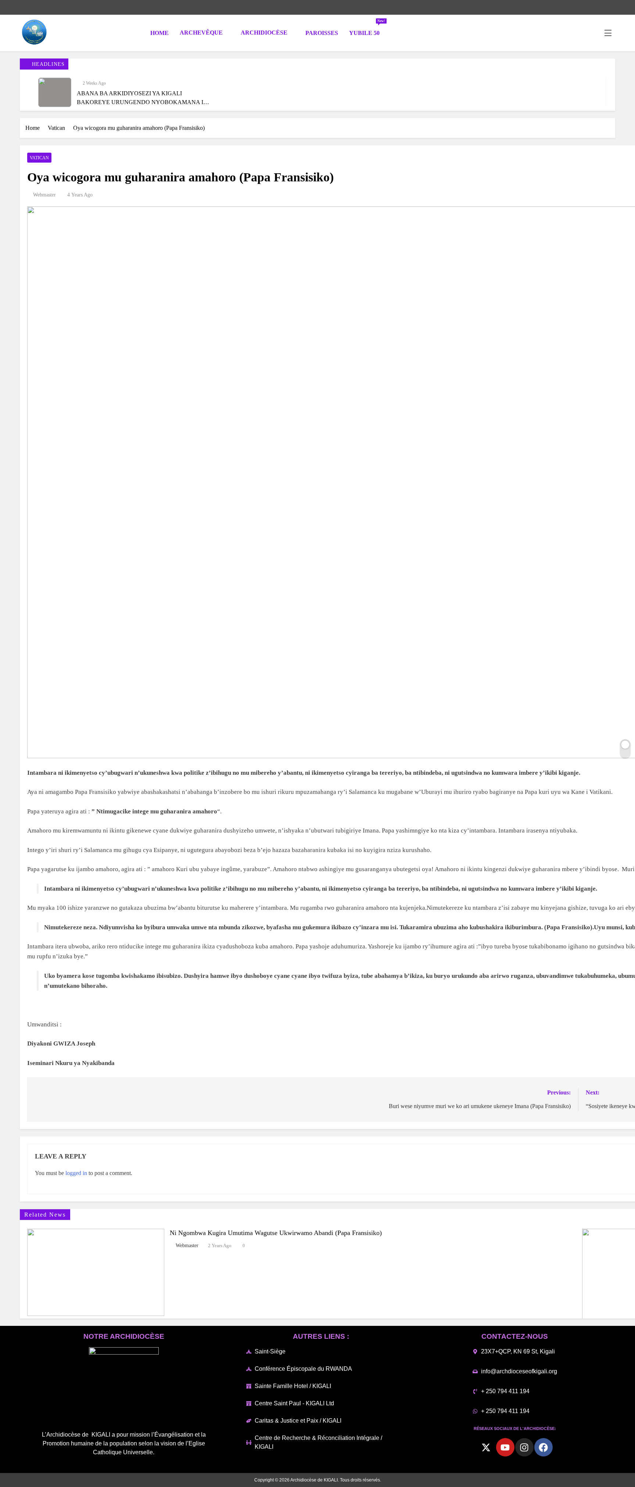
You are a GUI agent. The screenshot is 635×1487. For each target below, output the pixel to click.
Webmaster (44, 195)
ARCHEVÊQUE (201, 32)
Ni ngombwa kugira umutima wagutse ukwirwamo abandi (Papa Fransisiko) (276, 1232)
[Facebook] (543, 1447)
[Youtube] (505, 1447)
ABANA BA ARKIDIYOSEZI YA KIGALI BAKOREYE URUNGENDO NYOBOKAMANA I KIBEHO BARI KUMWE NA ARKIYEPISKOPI (140, 102)
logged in (76, 1173)
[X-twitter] (486, 1447)
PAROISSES (321, 33)
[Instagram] (524, 1447)
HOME (159, 33)
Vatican (39, 157)
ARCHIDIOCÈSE (264, 32)
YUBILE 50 (367, 29)
